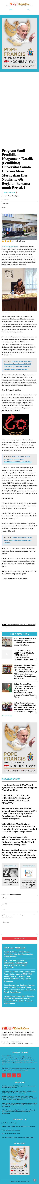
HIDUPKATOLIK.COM (10, 246)
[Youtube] (19, 1075)
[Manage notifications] (34, 1180)
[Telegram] (16, 210)
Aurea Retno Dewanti (13, 624)
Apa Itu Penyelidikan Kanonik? (11, 1133)
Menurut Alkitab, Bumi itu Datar (11, 1130)
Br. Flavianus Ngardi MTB (27, 624)
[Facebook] (3, 210)
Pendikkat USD (6, 626)
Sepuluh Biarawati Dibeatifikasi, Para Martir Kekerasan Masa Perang (10, 881)
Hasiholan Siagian (13, 196)
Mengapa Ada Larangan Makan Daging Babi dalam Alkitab (18, 1126)
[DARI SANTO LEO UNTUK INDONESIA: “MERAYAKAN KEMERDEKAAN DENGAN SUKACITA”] (7, 654)
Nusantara (9, 192)
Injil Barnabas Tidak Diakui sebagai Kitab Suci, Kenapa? (18, 1137)
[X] (8, 210)
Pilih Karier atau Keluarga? (9, 1123)
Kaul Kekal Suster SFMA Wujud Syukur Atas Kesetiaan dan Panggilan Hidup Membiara (25, 641)
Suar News (5, 1008)
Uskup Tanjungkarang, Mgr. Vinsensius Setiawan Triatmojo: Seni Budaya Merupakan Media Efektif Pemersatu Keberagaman (25, 707)
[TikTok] (14, 1075)
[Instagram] (9, 1075)
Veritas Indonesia (7, 716)
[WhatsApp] (12, 210)
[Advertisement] (19, 94)
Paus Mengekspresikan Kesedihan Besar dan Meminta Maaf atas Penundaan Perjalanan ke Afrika (29, 884)
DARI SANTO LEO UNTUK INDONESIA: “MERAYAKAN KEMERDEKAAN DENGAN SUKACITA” (24, 655)
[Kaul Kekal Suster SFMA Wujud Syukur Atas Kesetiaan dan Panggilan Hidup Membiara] (7, 642)
